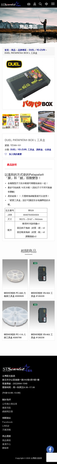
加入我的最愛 (15, 153)
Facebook (7, 421)
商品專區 (6, 440)
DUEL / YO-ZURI (37, 49)
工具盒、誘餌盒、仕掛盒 (39, 149)
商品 (13, 49)
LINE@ (5, 425)
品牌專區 (22, 49)
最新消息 (6, 407)
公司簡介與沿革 (9, 403)
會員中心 (6, 443)
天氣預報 (6, 429)
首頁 (7, 49)
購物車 (5, 447)
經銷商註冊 (7, 411)
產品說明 (12, 164)
